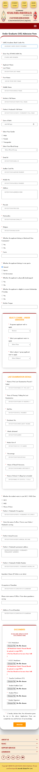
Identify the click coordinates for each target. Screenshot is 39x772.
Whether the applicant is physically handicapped (17, 278)
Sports (6, 270)
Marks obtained (11, 431)
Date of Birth (6, 120)
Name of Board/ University (15, 465)
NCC (5, 500)
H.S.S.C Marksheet (13, 660)
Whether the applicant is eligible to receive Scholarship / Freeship (19, 291)
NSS (5, 503)
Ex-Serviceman (8, 274)
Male (5, 135)
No (5, 248)
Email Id (5, 157)
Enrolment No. (11, 420)
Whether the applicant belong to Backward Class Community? (17, 240)
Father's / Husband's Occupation (13, 511)
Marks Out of (11, 442)
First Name (6, 77)
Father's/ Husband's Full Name (12, 109)
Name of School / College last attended (19, 476)
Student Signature (13, 700)
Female (6, 139)
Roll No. (9, 409)
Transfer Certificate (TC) (16, 678)
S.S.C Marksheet (13, 643)
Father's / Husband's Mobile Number (14, 563)
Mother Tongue (7, 303)
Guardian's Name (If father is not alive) (14, 574)
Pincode (5, 205)
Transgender (7, 142)
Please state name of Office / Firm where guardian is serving (18, 598)
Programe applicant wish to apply (17, 326)
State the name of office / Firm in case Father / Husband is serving (17, 523)
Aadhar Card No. (8, 168)
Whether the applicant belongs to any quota (16, 263)
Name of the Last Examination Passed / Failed (19, 383)
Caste (4, 252)
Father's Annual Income (10, 536)
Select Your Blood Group (10, 146)
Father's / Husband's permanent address (15, 547)
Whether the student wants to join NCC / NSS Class (19, 496)
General (6, 267)
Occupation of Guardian (9, 585)
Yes (5, 245)
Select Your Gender (8, 132)
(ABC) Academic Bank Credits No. (13, 42)
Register (19, 724)
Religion (5, 227)
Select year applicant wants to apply (18, 340)
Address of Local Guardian (11, 610)
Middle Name (7, 87)
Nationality (6, 216)
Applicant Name (7, 65)
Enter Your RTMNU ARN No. (12, 54)
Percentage (10, 454)
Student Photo (12, 693)
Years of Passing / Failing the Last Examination (17, 397)
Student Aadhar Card (14, 685)
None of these (8, 507)
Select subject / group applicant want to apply (19, 353)
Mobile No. (6, 180)
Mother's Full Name (9, 98)
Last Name (6, 68)
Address (5, 188)
